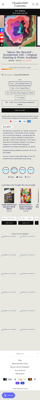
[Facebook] (2, 30)
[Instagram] (2, 33)
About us (20, 354)
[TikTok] (2, 45)
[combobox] (9, 218)
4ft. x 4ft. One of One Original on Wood (20, 93)
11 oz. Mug (20, 98)
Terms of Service (20, 370)
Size (20, 80)
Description (7, 127)
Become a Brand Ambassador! (20, 367)
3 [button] (20, 47)
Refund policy (20, 374)
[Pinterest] (2, 41)
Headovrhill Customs (20, 4)
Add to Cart (9, 223)
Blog (20, 360)
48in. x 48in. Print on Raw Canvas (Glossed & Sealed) (20, 103)
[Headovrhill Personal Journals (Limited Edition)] (9, 195)
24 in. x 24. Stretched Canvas (20, 83)
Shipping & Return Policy (20, 364)
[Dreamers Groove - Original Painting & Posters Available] (25, 195)
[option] (20, 12)
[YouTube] (2, 37)
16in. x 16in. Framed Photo (20, 88)
